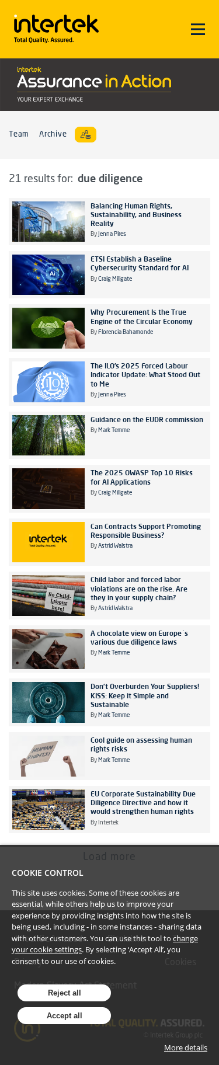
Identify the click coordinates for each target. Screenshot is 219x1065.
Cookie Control (48, 872)
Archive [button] (53, 134)
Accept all (64, 1015)
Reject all (64, 993)
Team (19, 134)
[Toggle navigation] (198, 29)
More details (185, 1047)
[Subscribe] (85, 134)
